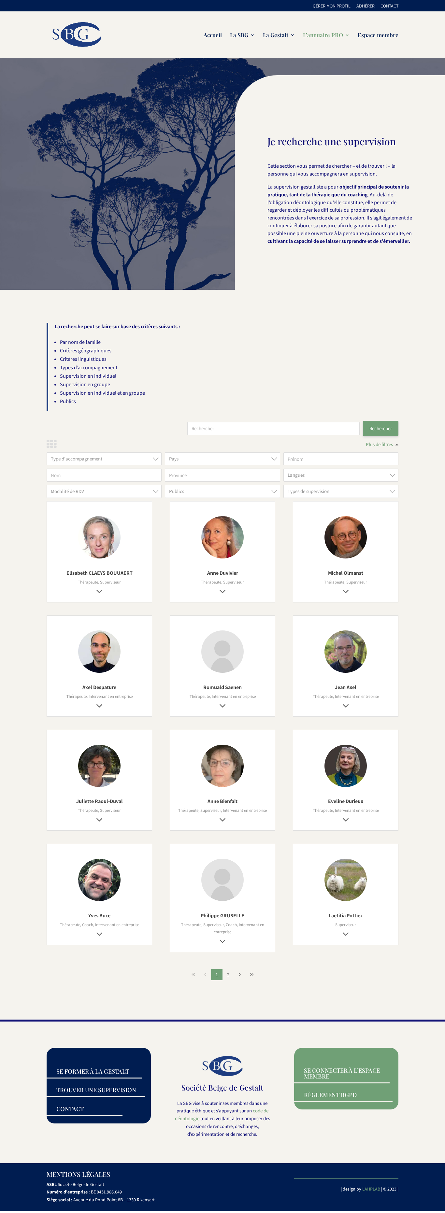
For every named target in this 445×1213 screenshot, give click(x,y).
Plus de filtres (379, 444)
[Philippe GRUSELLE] (222, 901)
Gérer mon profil (332, 6)
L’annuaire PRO (323, 35)
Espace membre (378, 35)
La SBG (239, 35)
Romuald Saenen (222, 687)
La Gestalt (275, 35)
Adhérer (365, 6)
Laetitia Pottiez (346, 915)
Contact (389, 6)
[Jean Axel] (345, 673)
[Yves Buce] (99, 901)
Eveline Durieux (345, 801)
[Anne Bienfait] (222, 787)
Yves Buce (99, 915)
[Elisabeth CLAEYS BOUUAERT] (99, 558)
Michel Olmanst (345, 573)
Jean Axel (345, 687)
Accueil (213, 35)
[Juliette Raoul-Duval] (99, 787)
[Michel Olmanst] (345, 558)
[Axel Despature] (99, 673)
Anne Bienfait (222, 801)
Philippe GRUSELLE (222, 915)
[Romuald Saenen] (222, 673)
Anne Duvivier (222, 573)
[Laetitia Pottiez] (345, 901)
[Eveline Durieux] (345, 787)
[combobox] (104, 458)
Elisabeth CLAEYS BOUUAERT (99, 573)
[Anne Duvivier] (222, 558)
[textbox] (106, 459)
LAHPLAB (371, 1189)
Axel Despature (99, 687)
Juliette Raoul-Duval (99, 801)
